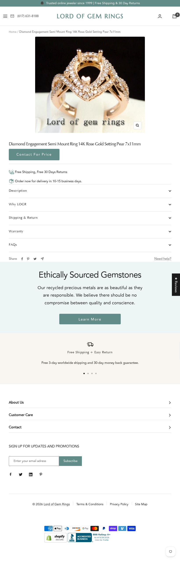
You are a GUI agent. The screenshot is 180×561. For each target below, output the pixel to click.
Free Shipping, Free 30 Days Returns (40, 172)
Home (12, 32)
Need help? (162, 258)
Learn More (90, 319)
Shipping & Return (23, 218)
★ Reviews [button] (175, 284)
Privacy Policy (119, 504)
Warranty (16, 231)
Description (18, 191)
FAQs (13, 245)
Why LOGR (18, 204)
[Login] (160, 16)
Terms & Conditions (89, 504)
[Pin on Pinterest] (28, 258)
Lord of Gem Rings (57, 504)
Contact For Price (34, 154)
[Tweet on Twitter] (35, 258)
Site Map (141, 504)
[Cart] (174, 16)
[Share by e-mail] (42, 258)
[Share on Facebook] (22, 258)
